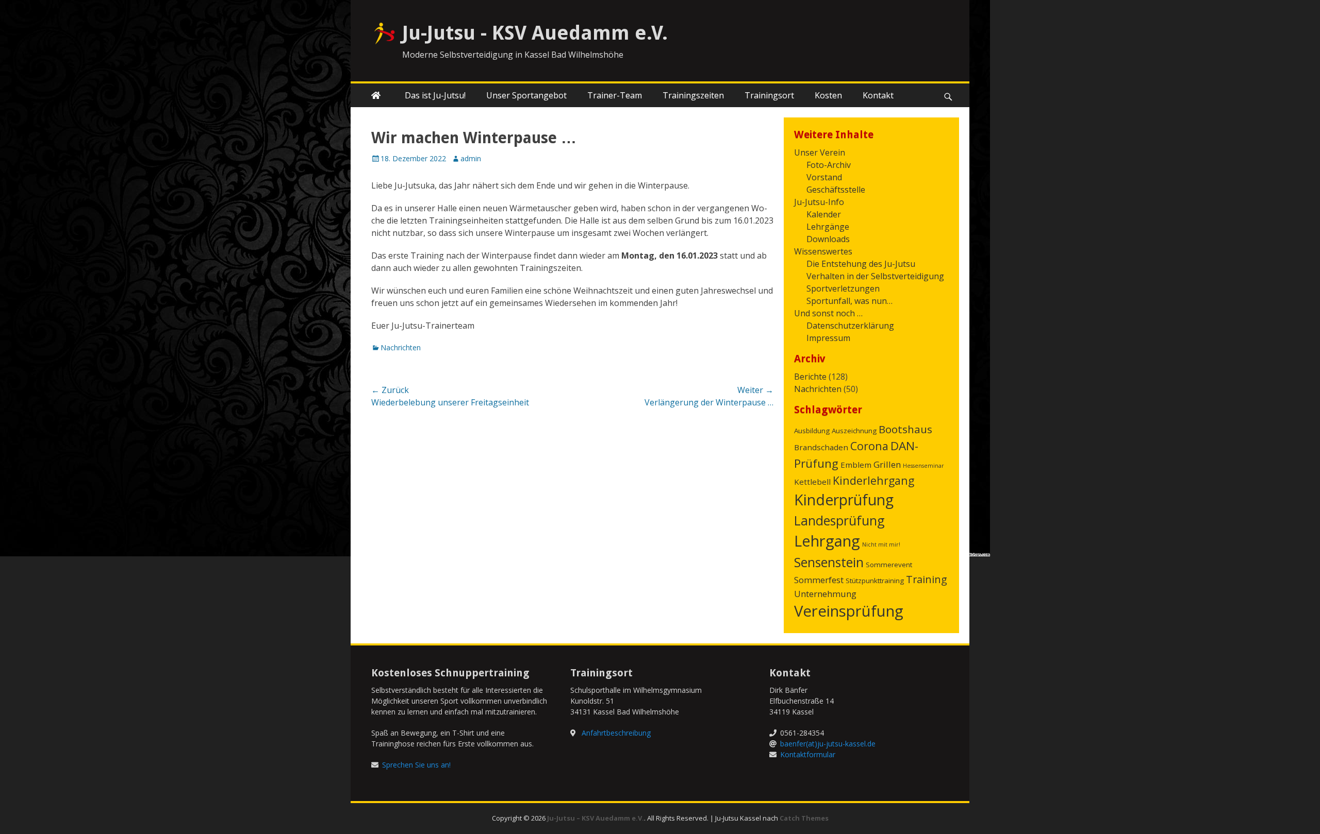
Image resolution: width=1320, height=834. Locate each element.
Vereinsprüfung (848, 611)
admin (470, 158)
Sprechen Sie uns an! (416, 765)
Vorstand (824, 177)
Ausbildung (812, 430)
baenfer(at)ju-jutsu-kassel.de (828, 743)
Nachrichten (401, 347)
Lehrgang (827, 541)
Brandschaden (821, 447)
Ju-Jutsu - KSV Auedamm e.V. (535, 33)
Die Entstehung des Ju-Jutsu (860, 263)
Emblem (855, 464)
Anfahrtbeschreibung (616, 733)
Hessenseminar (923, 465)
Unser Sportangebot (526, 95)
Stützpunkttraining (875, 580)
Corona (869, 445)
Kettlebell (812, 481)
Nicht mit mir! (881, 544)
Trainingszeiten (693, 95)
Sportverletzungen (843, 288)
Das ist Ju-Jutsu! (435, 95)
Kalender (823, 214)
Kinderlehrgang (873, 480)
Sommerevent (889, 564)
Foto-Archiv (828, 165)
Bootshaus (905, 429)
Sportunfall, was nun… (849, 301)
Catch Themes (804, 818)
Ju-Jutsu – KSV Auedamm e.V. (595, 818)
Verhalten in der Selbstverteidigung (875, 276)
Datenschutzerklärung (850, 325)
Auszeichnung (854, 430)
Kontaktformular (807, 754)
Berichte (810, 376)
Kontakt (878, 95)
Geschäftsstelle (835, 189)
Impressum (828, 338)
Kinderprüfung (844, 499)
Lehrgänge (827, 226)
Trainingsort (769, 95)
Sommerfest (819, 580)
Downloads (828, 239)
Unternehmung (825, 594)
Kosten (828, 95)
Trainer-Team (614, 95)
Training (926, 579)
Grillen (887, 464)
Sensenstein (829, 562)
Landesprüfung (839, 520)
